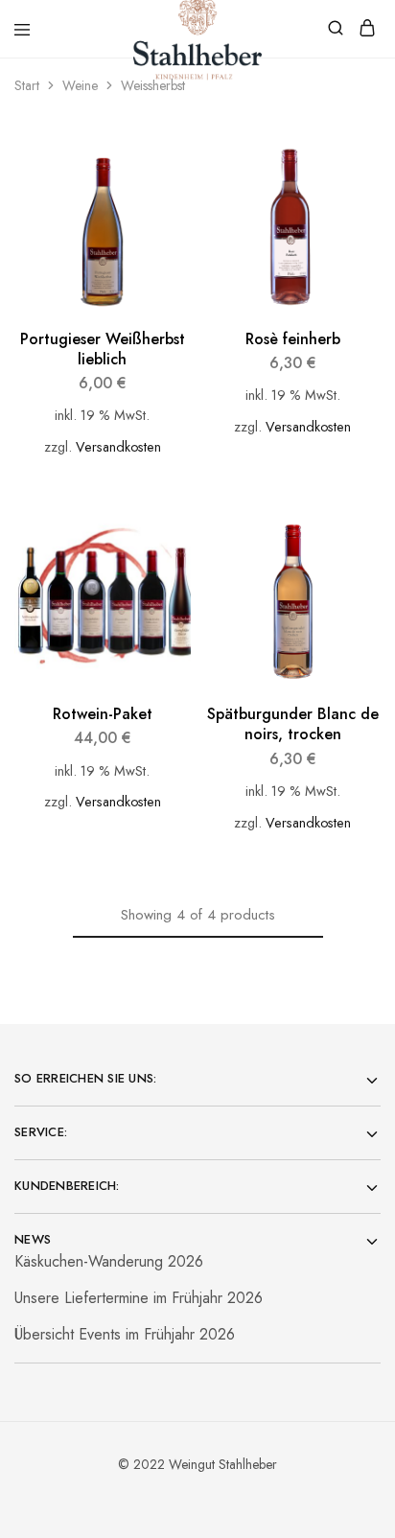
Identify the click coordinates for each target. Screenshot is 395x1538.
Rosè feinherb (292, 339)
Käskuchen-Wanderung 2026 (108, 1261)
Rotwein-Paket (102, 714)
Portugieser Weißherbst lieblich (102, 349)
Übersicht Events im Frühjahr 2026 (124, 1334)
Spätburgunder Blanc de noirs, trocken (293, 724)
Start (26, 85)
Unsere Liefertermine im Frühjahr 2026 (138, 1298)
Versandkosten (118, 446)
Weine (80, 85)
